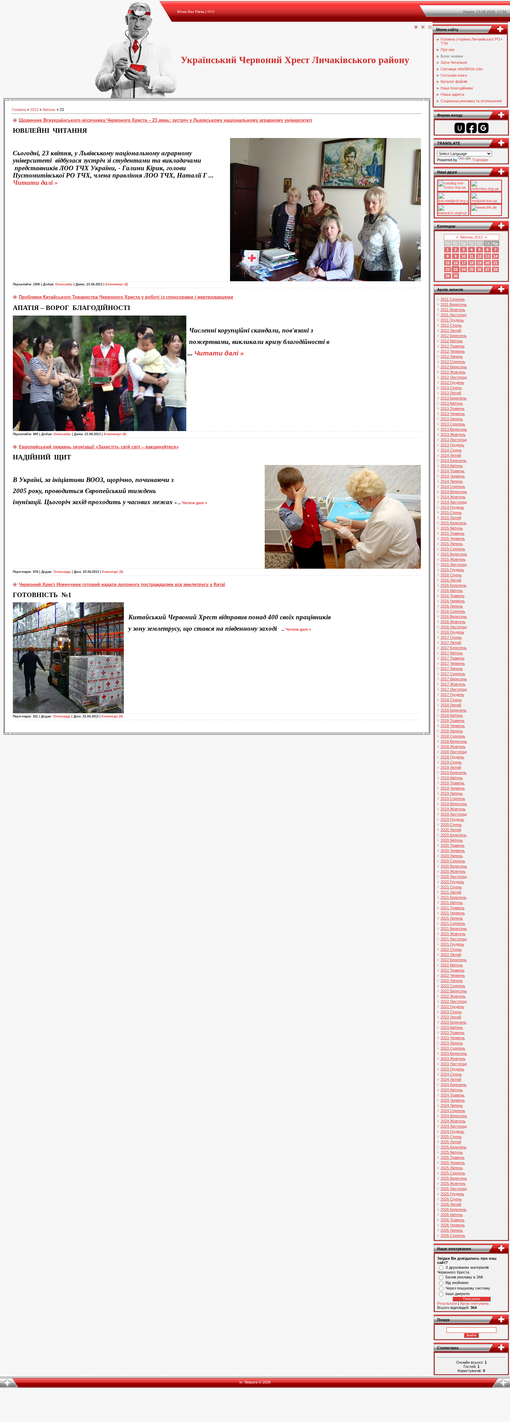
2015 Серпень (453, 549)
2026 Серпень (453, 1235)
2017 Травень (453, 658)
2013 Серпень (453, 424)
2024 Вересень (454, 1116)
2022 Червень (453, 975)
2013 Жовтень (453, 434)
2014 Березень (454, 460)
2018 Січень (451, 700)
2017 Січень (451, 637)
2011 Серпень (453, 299)
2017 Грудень (452, 694)
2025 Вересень (454, 1178)
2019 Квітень (452, 778)
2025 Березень (454, 1147)
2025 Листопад (454, 1189)
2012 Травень (453, 346)
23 (455, 269)
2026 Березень (454, 1209)
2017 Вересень (454, 679)
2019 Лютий (451, 767)
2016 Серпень (453, 611)
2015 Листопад (454, 564)
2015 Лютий (451, 518)
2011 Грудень (452, 320)
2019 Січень (451, 762)
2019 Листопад (454, 814)
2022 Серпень (453, 986)
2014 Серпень (453, 486)
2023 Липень (452, 1043)
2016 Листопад (454, 627)
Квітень (49, 109)
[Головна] (416, 27)
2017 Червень (453, 663)
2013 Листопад (454, 440)
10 (463, 256)
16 (455, 263)
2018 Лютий (451, 705)
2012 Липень (452, 356)
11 (471, 256)
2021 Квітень (452, 902)
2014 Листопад (454, 502)
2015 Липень (452, 544)
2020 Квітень (452, 840)
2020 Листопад (454, 876)
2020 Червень (453, 850)
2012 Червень (453, 351)
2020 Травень (453, 845)
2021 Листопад (454, 939)
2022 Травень (453, 970)
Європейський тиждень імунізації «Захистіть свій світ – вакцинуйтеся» (99, 446)
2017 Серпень (453, 674)
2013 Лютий (451, 393)
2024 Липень (452, 1105)
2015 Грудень (452, 570)
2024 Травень (453, 1095)
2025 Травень (453, 1157)
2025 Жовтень (453, 1183)
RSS (211, 12)
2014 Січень (451, 450)
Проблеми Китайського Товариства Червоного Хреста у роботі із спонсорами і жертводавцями (126, 297)
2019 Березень (454, 772)
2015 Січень (451, 512)
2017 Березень (454, 648)
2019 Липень (452, 793)
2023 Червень (453, 1038)
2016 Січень (451, 575)
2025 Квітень (452, 1152)
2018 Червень (453, 726)
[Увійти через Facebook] (471, 128)
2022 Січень (451, 949)
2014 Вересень (454, 492)
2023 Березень (454, 1022)
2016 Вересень (454, 616)
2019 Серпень (453, 798)
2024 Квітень (452, 1090)
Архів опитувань (474, 1303)
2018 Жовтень (453, 746)
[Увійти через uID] (459, 128)
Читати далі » (35, 182)
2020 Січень (451, 824)
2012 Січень (451, 325)
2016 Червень (453, 601)
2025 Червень (453, 1163)
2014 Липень (452, 481)
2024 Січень (451, 1074)
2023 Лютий (451, 1017)
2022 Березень (454, 960)
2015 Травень (453, 533)
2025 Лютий (451, 1142)
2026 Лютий (451, 1204)
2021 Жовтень (453, 934)
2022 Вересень (454, 991)
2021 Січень (451, 887)
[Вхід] (430, 27)
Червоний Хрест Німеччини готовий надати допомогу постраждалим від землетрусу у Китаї (122, 584)
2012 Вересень (454, 367)
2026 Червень (453, 1225)
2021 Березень (454, 897)
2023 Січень (451, 1012)
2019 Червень (453, 788)
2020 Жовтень (453, 871)
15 (447, 263)
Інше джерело (457, 1294)
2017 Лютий (451, 642)
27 (487, 269)
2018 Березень (454, 710)
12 (479, 256)
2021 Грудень (452, 944)
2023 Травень (453, 1033)
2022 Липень (452, 981)
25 (471, 269)
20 (487, 263)
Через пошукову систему (467, 1288)
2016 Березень (454, 585)
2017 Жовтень (453, 684)
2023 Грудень (452, 1069)
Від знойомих (457, 1283)
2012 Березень (454, 336)
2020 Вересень (454, 866)
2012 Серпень (453, 362)
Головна (19, 109)
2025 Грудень (452, 1194)
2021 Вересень (454, 929)
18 (471, 263)
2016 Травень (453, 596)
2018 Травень (453, 720)
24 (463, 269)
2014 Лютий (451, 455)
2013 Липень (452, 419)
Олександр (64, 284)
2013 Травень (453, 408)
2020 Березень (454, 835)
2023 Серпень (453, 1048)
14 (495, 256)
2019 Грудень (452, 819)
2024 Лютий (451, 1079)
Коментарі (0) (116, 284)
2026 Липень (452, 1230)
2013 (34, 109)
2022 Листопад (454, 1001)
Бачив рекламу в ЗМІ (464, 1277)
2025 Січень (451, 1137)
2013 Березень (454, 398)
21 (495, 263)
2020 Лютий (451, 830)
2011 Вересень (454, 304)
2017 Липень (452, 668)
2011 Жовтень (453, 310)
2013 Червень (453, 414)
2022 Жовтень (453, 996)
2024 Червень (453, 1100)
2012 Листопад (454, 377)
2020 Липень (452, 856)
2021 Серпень (453, 923)
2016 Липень (452, 606)
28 (495, 269)
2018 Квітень (452, 715)
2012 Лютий (451, 330)
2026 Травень (453, 1220)
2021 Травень (453, 908)
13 (487, 256)
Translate (480, 160)
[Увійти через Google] (483, 128)
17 (463, 263)
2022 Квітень (452, 965)
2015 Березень (454, 523)
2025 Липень (452, 1168)
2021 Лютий (451, 892)
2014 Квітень (452, 466)
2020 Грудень (452, 882)
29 (447, 276)
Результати (447, 1303)
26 (479, 269)
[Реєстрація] (423, 27)
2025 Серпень (453, 1173)
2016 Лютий (451, 580)
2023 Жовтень (453, 1059)
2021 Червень (453, 913)
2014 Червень (453, 476)
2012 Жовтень (453, 372)
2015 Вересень (454, 554)
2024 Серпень (453, 1111)
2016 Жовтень (453, 622)
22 (447, 269)
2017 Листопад (454, 689)
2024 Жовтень (453, 1121)
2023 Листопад (454, 1064)
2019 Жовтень (453, 809)
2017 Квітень (452, 653)
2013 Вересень (454, 429)
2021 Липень (452, 918)
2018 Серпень (453, 736)
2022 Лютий (451, 955)
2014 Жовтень (453, 497)
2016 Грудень (452, 632)
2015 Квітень (452, 528)
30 (455, 276)
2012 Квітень (452, 341)
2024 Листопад (454, 1126)
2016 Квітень (452, 590)
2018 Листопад (454, 752)
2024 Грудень (452, 1131)
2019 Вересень (454, 804)
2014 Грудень (452, 507)
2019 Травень (453, 783)
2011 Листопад (453, 315)
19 (479, 263)
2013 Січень (451, 388)
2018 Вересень (454, 741)
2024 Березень (454, 1085)
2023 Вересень (454, 1053)
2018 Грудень (452, 757)
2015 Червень (453, 538)
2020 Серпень (453, 861)
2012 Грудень (452, 382)
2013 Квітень (452, 403)
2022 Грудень (452, 1007)
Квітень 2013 (471, 237)
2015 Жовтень (453, 559)
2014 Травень (453, 471)
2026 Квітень (452, 1215)
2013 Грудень (452, 445)
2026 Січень (451, 1199)
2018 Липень (452, 731)
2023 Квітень (452, 1027)
